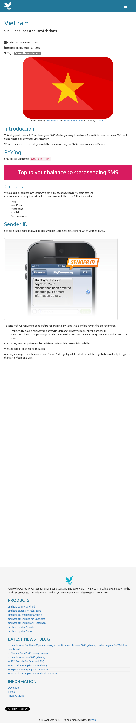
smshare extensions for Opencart (26, 618)
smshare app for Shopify (21, 627)
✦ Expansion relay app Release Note (28, 669)
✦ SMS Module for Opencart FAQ (26, 661)
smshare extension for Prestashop (27, 623)
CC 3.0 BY (100, 120)
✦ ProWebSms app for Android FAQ (27, 665)
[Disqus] (68, 419)
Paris (93, 720)
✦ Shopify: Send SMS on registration (28, 653)
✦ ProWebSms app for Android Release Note (32, 673)
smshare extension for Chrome (25, 614)
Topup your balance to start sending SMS (68, 172)
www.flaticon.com (73, 120)
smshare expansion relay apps (24, 610)
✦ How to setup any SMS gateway (26, 657)
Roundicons (52, 120)
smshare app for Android (21, 606)
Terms (11, 691)
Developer (14, 687)
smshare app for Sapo (20, 631)
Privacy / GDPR (16, 695)
